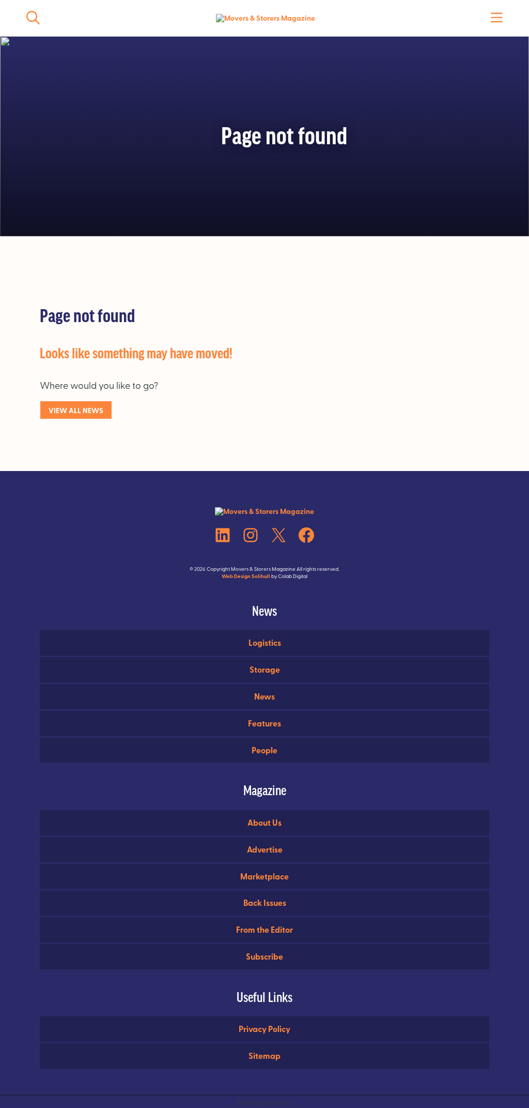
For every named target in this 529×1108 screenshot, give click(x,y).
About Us (264, 822)
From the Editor (264, 929)
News (264, 696)
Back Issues (264, 902)
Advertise (265, 849)
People (264, 750)
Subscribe (264, 956)
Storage (265, 669)
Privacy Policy (264, 1029)
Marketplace (264, 876)
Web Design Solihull (246, 576)
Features (264, 723)
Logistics (264, 642)
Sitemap (264, 1055)
